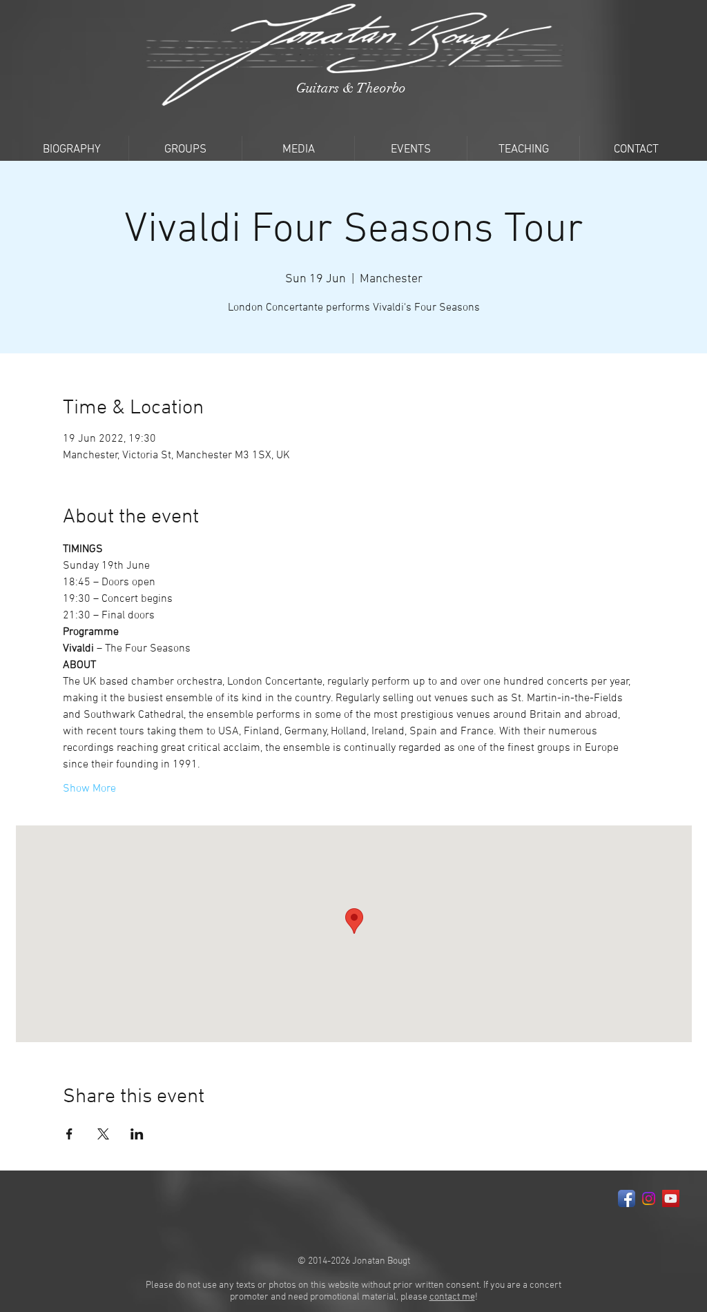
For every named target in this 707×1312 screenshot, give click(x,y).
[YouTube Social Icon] (670, 1198)
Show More (89, 789)
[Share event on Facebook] (69, 1133)
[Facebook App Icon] (626, 1198)
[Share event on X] (103, 1133)
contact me (452, 1297)
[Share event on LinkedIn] (137, 1133)
